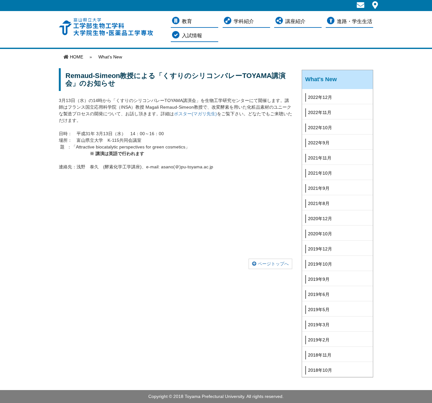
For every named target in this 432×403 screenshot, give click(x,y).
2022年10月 (320, 127)
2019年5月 (319, 309)
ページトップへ (272, 263)
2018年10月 (320, 370)
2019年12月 (320, 248)
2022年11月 (319, 112)
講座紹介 (295, 21)
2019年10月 (320, 264)
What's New (110, 56)
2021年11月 (319, 157)
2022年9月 (319, 142)
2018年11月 (319, 355)
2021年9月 (319, 188)
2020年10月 (320, 233)
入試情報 (192, 35)
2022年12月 (320, 97)
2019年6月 (319, 294)
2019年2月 (319, 339)
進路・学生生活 (354, 21)
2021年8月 (319, 203)
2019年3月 (319, 324)
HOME (76, 56)
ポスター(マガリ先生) (195, 113)
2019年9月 (319, 279)
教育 (187, 21)
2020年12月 (320, 218)
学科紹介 (244, 21)
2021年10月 (320, 173)
